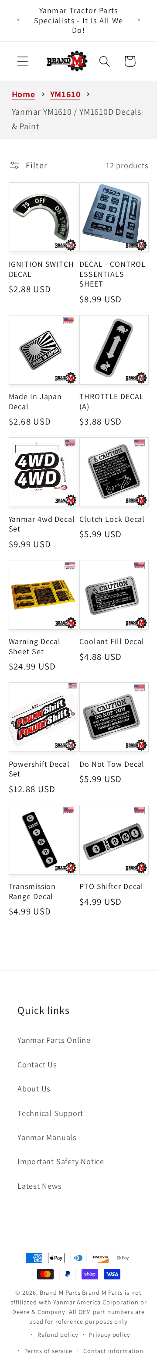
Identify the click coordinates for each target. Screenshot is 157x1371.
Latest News (39, 1185)
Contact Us (37, 1064)
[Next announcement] (139, 20)
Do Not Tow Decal (111, 764)
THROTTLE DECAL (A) (111, 401)
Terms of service (48, 1350)
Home (23, 94)
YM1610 (65, 94)
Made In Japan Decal (35, 401)
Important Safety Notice (60, 1161)
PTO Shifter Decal (111, 886)
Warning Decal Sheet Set (35, 646)
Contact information (113, 1350)
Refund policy (58, 1334)
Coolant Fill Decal (111, 641)
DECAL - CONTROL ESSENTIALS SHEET (112, 274)
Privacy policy (109, 1334)
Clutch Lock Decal (112, 519)
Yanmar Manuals (47, 1137)
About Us (34, 1088)
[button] (22, 61)
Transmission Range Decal (32, 891)
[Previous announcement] (18, 20)
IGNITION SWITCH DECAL (42, 269)
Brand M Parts (60, 1292)
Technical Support (50, 1113)
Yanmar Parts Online (54, 1039)
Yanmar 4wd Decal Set (42, 524)
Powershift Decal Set (39, 769)
